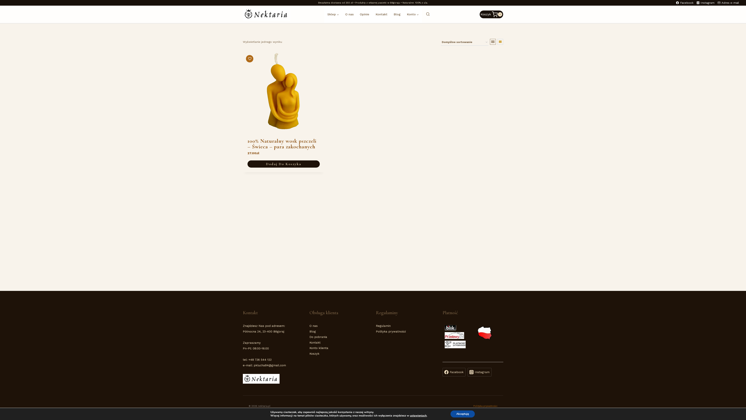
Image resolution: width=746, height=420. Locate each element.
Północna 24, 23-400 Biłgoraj (263, 331)
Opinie (364, 14)
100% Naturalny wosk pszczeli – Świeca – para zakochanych (282, 144)
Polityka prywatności (391, 331)
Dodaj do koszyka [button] (283, 164)
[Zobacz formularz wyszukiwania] (426, 14)
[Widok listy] (500, 42)
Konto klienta (318, 348)
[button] (249, 58)
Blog (397, 14)
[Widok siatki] (493, 42)
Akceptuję (462, 414)
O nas (349, 14)
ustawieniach (418, 415)
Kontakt (381, 14)
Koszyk (314, 353)
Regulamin (383, 326)
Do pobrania (318, 337)
